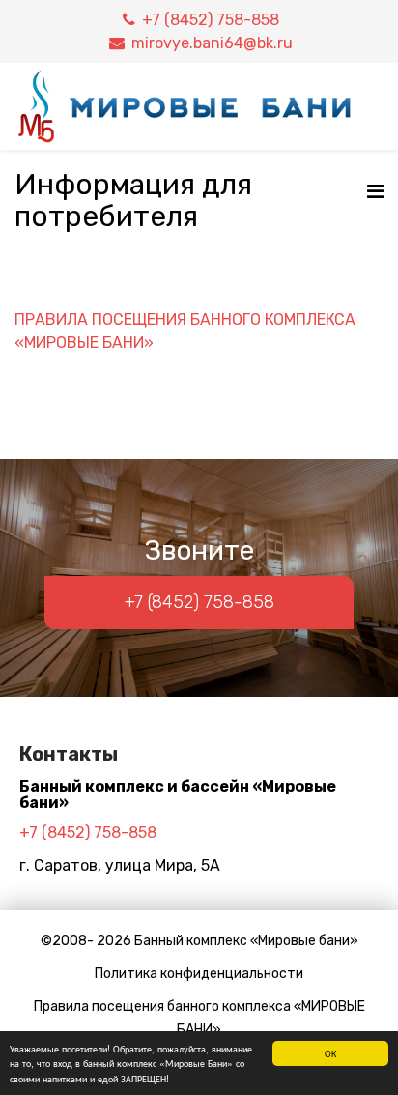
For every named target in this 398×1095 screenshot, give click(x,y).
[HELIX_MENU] (375, 192)
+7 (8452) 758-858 (210, 20)
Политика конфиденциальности (199, 973)
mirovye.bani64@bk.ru (212, 43)
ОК (330, 1053)
